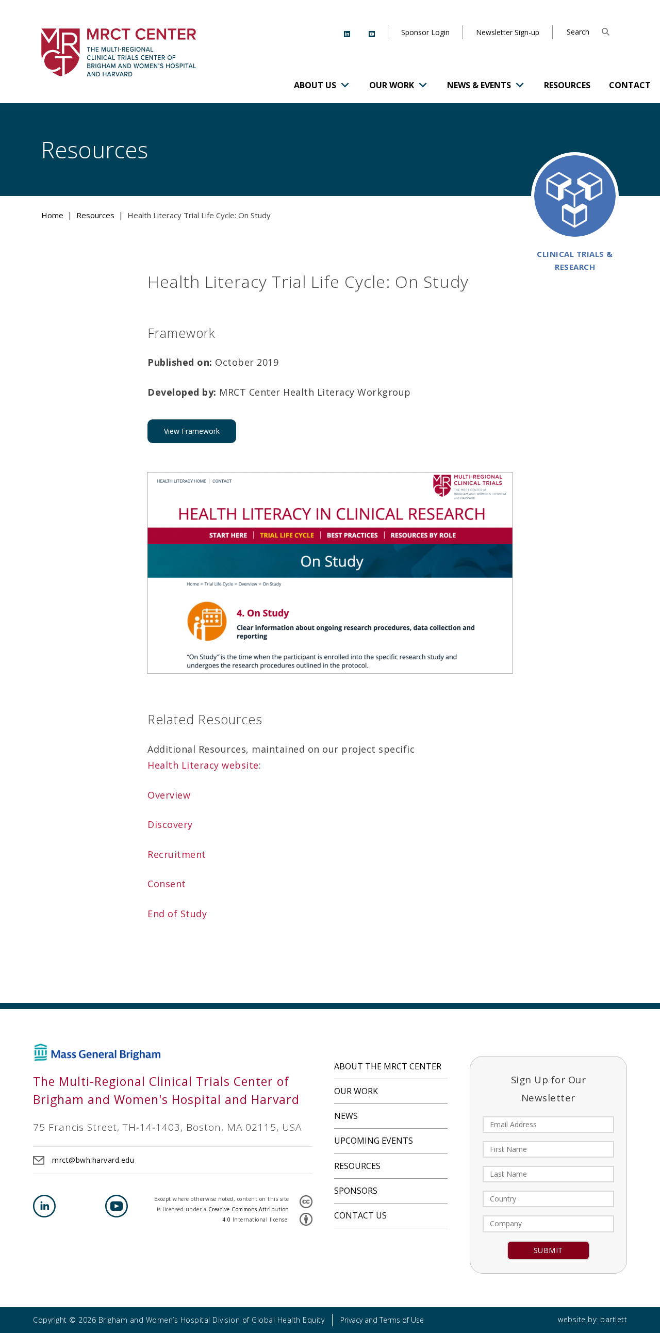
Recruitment (176, 854)
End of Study (177, 913)
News (346, 1115)
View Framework (192, 431)
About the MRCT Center (387, 1066)
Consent (168, 883)
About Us (315, 85)
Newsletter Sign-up (507, 32)
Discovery (170, 824)
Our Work (391, 85)
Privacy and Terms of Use (382, 1320)
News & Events (479, 85)
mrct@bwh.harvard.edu (93, 1160)
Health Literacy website (203, 765)
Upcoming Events (373, 1140)
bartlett (613, 1319)
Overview (168, 795)
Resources (567, 85)
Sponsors (355, 1190)
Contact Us (360, 1215)
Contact (630, 85)
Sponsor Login (425, 32)
